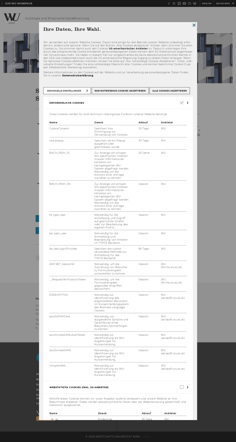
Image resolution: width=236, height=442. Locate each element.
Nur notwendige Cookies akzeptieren (120, 91)
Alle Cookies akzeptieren (169, 91)
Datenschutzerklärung (77, 75)
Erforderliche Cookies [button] (66, 103)
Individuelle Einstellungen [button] (64, 91)
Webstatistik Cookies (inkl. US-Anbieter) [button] (79, 387)
